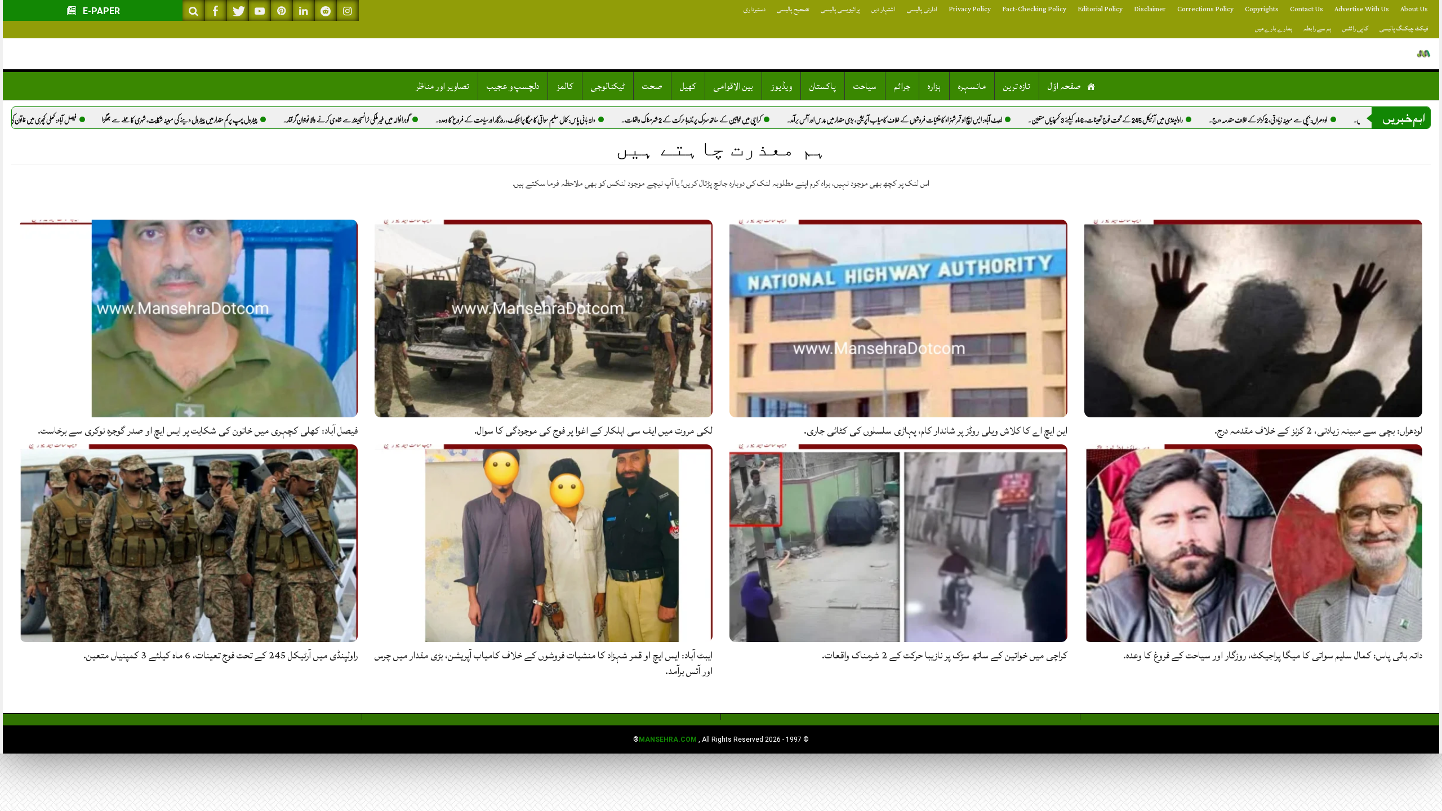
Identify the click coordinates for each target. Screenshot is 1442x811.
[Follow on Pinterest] (281, 10)
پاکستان (822, 86)
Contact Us (1306, 9)
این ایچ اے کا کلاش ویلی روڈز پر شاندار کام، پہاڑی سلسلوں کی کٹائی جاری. (935, 430)
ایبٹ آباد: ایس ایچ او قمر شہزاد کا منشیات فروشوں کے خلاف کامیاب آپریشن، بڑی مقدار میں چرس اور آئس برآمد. (936, 120)
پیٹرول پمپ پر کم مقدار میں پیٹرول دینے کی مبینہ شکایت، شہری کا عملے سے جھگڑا (221, 120)
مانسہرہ (972, 86)
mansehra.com (668, 739)
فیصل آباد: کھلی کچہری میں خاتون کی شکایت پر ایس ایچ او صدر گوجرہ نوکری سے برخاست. (198, 430)
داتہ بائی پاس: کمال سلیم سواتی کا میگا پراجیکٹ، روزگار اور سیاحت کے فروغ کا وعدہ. (557, 120)
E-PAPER (100, 11)
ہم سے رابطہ (1317, 28)
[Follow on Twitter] (237, 10)
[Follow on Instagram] (347, 10)
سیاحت (864, 86)
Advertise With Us (1361, 9)
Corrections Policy (1205, 9)
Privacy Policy (970, 9)
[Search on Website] (194, 10)
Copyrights (1262, 9)
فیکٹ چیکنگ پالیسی (1403, 28)
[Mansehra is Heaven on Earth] (1424, 54)
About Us (1414, 9)
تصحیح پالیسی (793, 9)
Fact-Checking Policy (1034, 9)
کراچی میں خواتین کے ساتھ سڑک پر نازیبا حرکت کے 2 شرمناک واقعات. (733, 120)
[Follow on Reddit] (325, 10)
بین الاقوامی (733, 86)
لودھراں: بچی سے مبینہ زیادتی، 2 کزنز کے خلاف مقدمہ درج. (1309, 120)
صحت (652, 86)
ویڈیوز (781, 86)
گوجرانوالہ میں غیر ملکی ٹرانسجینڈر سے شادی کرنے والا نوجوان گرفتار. (388, 120)
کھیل (688, 86)
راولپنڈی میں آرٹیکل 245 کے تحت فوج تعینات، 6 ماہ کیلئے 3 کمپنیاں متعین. (1147, 120)
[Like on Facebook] (215, 10)
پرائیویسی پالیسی (840, 9)
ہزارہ (934, 86)
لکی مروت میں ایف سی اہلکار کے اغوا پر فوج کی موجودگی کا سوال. (593, 430)
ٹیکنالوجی (608, 86)
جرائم (902, 86)
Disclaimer (1150, 9)
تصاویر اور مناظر (442, 86)
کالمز (565, 86)
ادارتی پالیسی (922, 9)
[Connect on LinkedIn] (303, 10)
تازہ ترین (1016, 86)
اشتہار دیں (883, 9)
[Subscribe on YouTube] (259, 10)
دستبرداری (754, 9)
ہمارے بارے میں (1273, 28)
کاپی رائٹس (1355, 28)
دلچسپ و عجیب (513, 86)
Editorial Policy (1100, 9)
